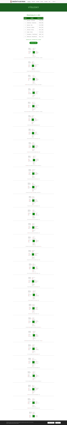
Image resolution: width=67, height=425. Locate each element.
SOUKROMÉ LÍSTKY (35, 39)
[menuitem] (29, 2)
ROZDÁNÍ (39, 39)
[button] (54, 2)
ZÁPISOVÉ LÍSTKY (28, 39)
